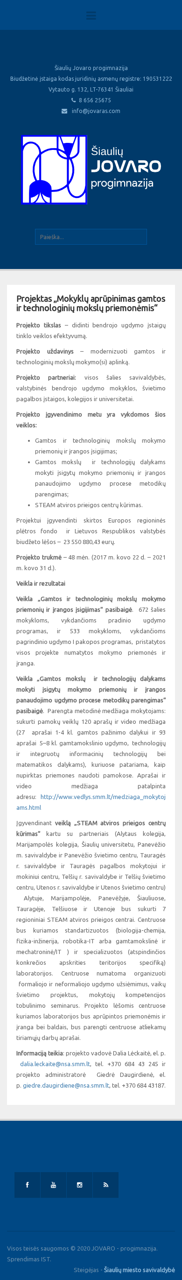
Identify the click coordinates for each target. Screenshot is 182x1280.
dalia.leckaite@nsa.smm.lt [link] (55, 1064)
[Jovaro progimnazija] (91, 169)
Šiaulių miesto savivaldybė (139, 1269)
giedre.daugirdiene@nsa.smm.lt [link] (66, 1085)
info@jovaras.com (96, 111)
